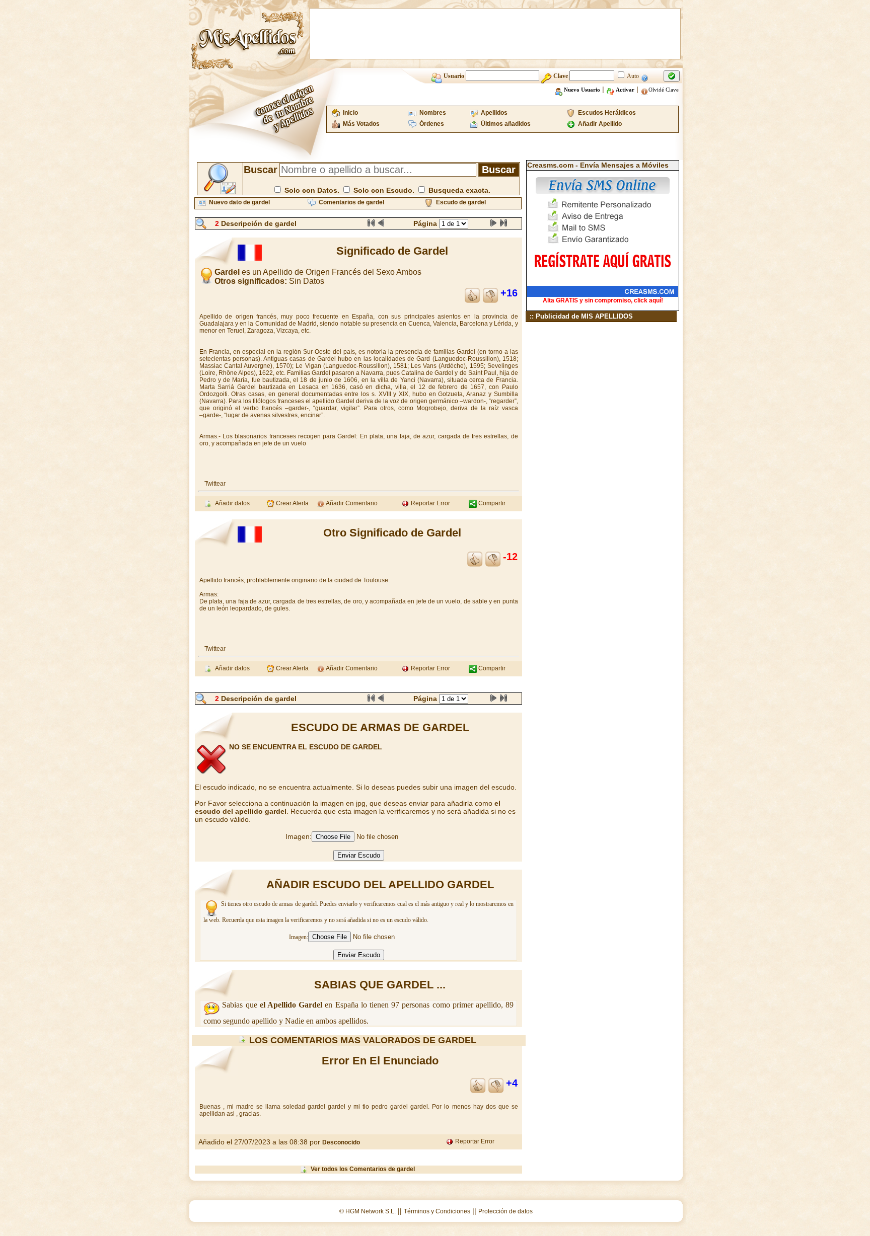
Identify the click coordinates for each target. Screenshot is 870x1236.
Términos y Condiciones (437, 1211)
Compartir (491, 503)
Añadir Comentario (351, 503)
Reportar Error (429, 503)
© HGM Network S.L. (367, 1211)
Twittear (215, 483)
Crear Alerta (291, 503)
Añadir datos (231, 503)
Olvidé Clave (663, 90)
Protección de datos (505, 1211)
